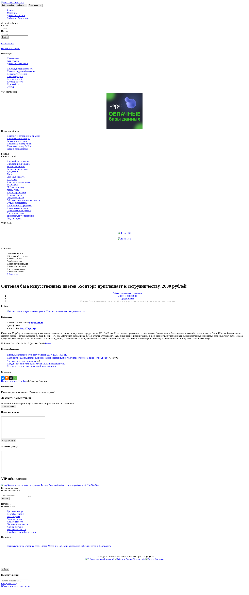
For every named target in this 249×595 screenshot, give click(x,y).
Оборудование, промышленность (23, 200)
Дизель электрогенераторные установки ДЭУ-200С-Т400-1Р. (37, 355)
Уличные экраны (15, 519)
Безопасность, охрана (17, 169)
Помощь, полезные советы (20, 68)
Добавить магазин (16, 15)
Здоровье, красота (15, 177)
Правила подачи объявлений (21, 71)
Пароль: (5, 31)
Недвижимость (14, 195)
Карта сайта (13, 84)
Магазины (12, 13)
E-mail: (4, 25)
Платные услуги (15, 76)
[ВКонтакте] (3, 378)
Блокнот (11, 10)
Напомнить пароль (10, 48)
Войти (4, 37)
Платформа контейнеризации (21, 532)
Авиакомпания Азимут (18, 138)
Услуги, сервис (14, 218)
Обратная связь (32, 546)
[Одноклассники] (7, 378)
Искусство (12, 179)
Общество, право (15, 197)
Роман (48, 343)
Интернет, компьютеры (18, 182)
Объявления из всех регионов (16, 586)
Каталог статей (14, 79)
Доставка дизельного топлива (21, 361)
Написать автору (9, 381)
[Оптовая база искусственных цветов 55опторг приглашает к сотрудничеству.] (46, 311)
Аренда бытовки (15, 527)
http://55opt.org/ (28, 328)
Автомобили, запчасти (18, 161)
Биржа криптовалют (17, 141)
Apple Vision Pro (15, 521)
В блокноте (12, 274)
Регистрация (7, 43)
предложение (36, 322)
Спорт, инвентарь (15, 213)
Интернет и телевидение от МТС (23, 136)
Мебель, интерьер (15, 187)
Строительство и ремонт (19, 210)
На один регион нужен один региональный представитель (36, 363)
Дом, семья (12, 171)
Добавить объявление (17, 18)
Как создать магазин (17, 74)
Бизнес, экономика (16, 166)
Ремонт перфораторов (18, 149)
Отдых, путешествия (17, 203)
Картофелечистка (15, 514)
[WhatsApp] (15, 378)
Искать (5, 499)
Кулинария (12, 184)
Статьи (10, 87)
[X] (11, 378)
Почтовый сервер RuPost (19, 146)
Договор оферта (15, 81)
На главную (13, 58)
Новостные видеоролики (19, 143)
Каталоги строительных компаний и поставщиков (31, 366)
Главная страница (16, 546)
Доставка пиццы (15, 511)
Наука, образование (16, 192)
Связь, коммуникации (18, 208)
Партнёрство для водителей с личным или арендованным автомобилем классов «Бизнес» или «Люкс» (57, 358)
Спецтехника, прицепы (18, 164)
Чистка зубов (13, 516)
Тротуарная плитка (16, 529)
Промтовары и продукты (19, 205)
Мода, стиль (13, 190)
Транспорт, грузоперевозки (20, 216)
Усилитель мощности (17, 524)
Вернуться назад (9, 583)
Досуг (10, 174)
